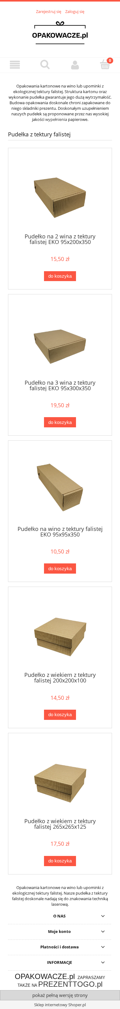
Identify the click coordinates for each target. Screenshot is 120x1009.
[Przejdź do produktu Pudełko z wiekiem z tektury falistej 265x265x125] (60, 778)
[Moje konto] (75, 65)
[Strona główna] (60, 32)
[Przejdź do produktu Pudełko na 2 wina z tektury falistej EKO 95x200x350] (60, 193)
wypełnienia (56, 119)
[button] (15, 65)
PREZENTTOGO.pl (70, 984)
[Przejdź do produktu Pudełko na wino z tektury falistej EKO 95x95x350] (60, 485)
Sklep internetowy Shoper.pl (60, 1004)
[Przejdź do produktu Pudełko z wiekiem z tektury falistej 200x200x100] (60, 631)
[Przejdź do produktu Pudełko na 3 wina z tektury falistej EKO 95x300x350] (60, 339)
